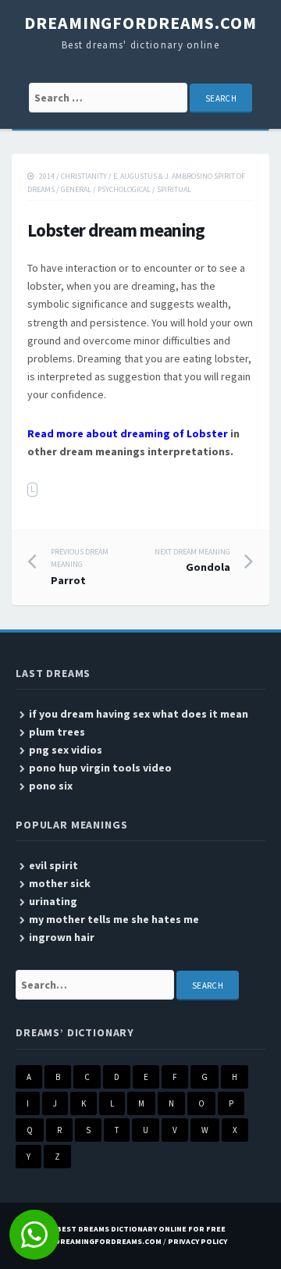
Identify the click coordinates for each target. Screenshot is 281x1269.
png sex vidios (65, 750)
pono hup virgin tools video (100, 768)
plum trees (57, 732)
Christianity (84, 176)
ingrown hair (61, 937)
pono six (51, 786)
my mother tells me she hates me (114, 919)
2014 (47, 176)
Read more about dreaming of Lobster (127, 433)
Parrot (79, 567)
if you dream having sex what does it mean (138, 714)
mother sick (60, 883)
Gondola (192, 561)
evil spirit (53, 865)
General (76, 189)
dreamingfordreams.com (140, 23)
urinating (53, 901)
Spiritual (174, 189)
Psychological (124, 189)
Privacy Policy (197, 1241)
